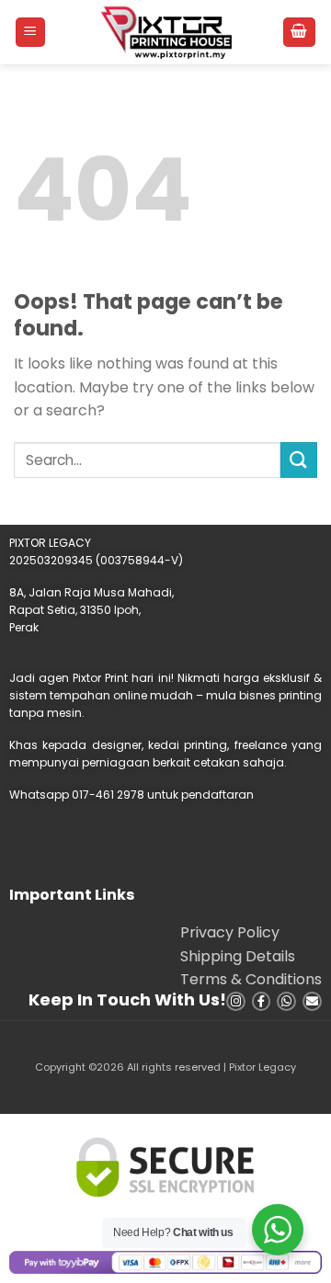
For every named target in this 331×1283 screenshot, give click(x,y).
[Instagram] (235, 1001)
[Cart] (299, 32)
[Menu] (31, 32)
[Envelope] (312, 1001)
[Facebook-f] (261, 1001)
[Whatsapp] (286, 1001)
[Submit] (298, 460)
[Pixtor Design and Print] (166, 32)
